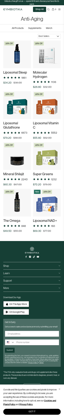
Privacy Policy (26, 404)
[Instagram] (30, 256)
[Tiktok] (34, 256)
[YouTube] (38, 256)
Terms (41, 363)
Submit (10, 350)
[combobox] (10, 342)
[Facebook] (26, 256)
